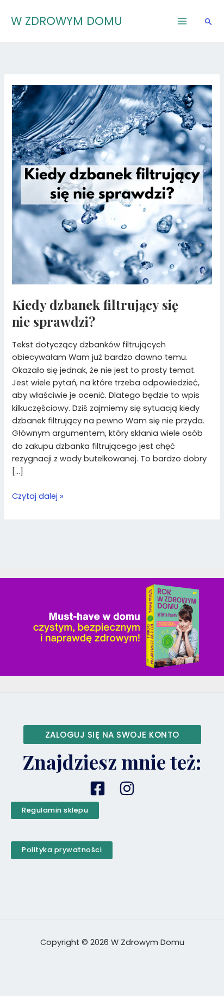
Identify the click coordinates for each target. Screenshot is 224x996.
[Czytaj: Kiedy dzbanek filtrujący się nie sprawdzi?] (111, 184)
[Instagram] (127, 788)
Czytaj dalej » (38, 496)
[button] (208, 21)
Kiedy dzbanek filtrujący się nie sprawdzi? (95, 313)
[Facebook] (97, 788)
